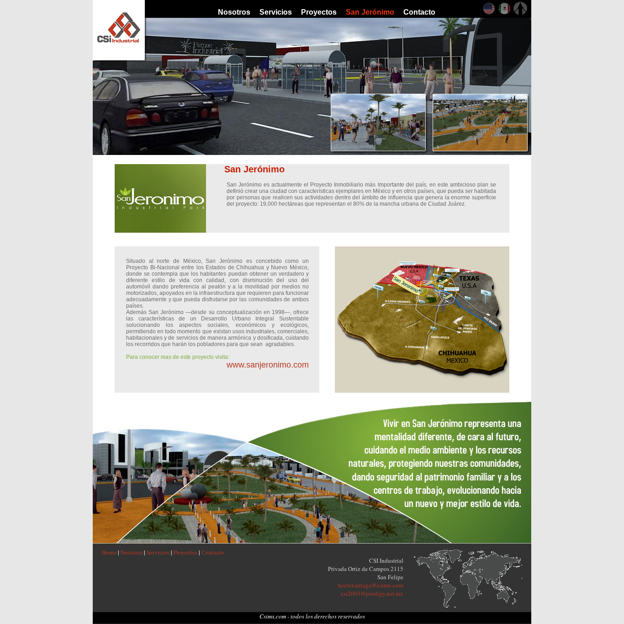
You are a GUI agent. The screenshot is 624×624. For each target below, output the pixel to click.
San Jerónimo (370, 12)
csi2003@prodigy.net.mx (372, 593)
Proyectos (319, 12)
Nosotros (234, 12)
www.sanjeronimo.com (268, 364)
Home (109, 552)
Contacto (419, 12)
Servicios (275, 12)
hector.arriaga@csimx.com (370, 585)
